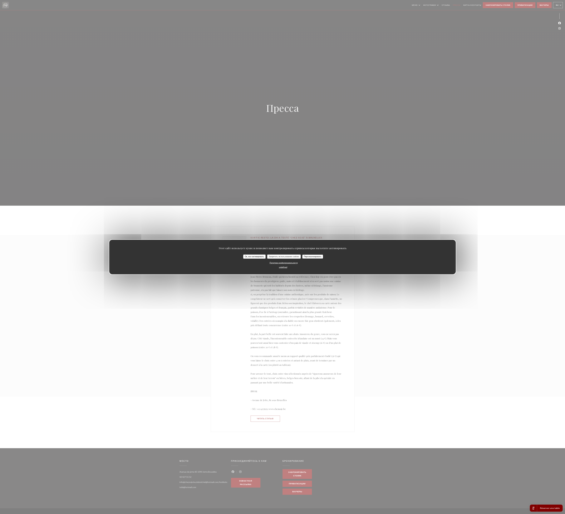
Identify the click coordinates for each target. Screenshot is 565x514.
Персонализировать (312, 256)
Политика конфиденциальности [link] (284, 263)
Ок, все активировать (254, 256)
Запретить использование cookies (284, 256)
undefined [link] (283, 267)
